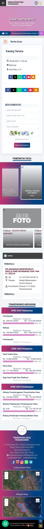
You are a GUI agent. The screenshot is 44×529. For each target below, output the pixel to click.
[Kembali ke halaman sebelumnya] (41, 521)
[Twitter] (15, 77)
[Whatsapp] (19, 77)
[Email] (29, 77)
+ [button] (6, 473)
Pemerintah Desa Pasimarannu (23, 523)
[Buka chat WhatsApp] (5, 523)
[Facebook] (10, 77)
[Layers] (37, 474)
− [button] (6, 477)
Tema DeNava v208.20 (18, 525)
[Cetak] (33, 77)
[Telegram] (24, 77)
